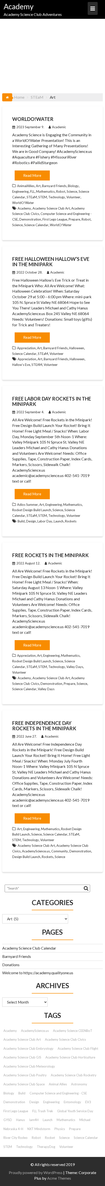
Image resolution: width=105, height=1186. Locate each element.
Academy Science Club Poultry (25, 1075)
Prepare (74, 219)
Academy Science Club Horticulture (70, 1057)
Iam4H (34, 1120)
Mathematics (45, 191)
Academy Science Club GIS (22, 1057)
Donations (11, 964)
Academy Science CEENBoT (72, 1031)
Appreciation (26, 348)
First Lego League (54, 219)
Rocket (50, 1138)
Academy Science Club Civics (65, 1039)
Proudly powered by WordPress (36, 1172)
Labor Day (44, 521)
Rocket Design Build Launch (31, 510)
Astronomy (79, 1084)
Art (38, 186)
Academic (59, 127)
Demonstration (30, 219)
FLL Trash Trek (42, 1111)
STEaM (32, 197)
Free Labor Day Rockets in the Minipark (51, 401)
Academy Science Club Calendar (29, 948)
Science (72, 191)
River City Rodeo (15, 1138)
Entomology (72, 1102)
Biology (73, 186)
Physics (59, 1129)
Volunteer (73, 197)
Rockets (70, 521)
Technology (56, 197)
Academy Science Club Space (24, 1084)
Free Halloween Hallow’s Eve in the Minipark (50, 261)
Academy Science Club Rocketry (73, 1075)
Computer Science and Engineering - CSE (58, 1093)
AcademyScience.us (36, 851)
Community (59, 851)
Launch (58, 521)
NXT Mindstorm (38, 1129)
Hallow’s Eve (21, 365)
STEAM (37, 365)
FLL (32, 191)
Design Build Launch (26, 857)
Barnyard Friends (54, 186)
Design (31, 521)
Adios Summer (27, 505)
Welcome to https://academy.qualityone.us (37, 972)
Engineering (20, 191)
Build (21, 521)
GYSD (7, 1120)
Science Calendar (36, 225)
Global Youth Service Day (75, 1111)
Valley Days (74, 667)
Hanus (20, 1120)
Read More (32, 175)
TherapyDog (46, 1147)
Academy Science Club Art (51, 208)
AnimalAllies (25, 186)
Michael (84, 1120)
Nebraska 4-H (13, 1129)
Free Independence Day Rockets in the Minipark (44, 725)
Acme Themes (59, 1178)
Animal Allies (58, 1084)
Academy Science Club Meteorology (29, 1066)
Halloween (76, 348)
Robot (60, 191)
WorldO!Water (32, 119)
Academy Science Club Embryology (28, 1048)
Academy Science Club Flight (78, 1048)
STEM (42, 197)
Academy (18, 6)
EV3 (88, 1102)
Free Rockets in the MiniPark (50, 555)
